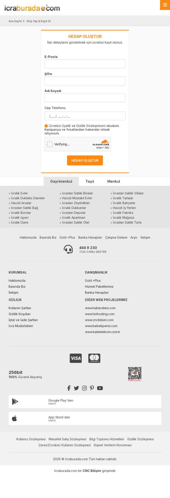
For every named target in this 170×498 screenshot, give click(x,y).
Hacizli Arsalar (21, 203)
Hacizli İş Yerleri (124, 208)
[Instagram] (84, 388)
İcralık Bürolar (21, 213)
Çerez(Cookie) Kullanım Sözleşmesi (65, 445)
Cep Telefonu (55, 108)
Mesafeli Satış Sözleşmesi (67, 439)
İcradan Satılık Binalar (77, 193)
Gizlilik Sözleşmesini (90, 126)
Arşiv (133, 237)
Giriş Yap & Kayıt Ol (39, 21)
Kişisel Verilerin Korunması (112, 445)
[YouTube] (100, 388)
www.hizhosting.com (99, 314)
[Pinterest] (92, 388)
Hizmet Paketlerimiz (99, 286)
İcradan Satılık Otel (75, 222)
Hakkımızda (28, 237)
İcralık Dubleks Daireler (28, 198)
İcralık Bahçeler (124, 203)
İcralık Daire (19, 222)
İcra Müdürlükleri (21, 326)
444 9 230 (88, 247)
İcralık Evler (19, 193)
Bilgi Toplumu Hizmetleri (106, 439)
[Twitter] (76, 388)
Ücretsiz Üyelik (60, 126)
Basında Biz (48, 237)
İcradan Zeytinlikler (76, 203)
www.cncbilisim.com (99, 320)
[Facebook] (69, 388)
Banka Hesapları (90, 237)
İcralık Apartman (73, 217)
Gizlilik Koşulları (20, 314)
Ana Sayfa (15, 21)
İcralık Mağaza (123, 217)
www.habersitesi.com (100, 308)
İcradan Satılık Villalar (128, 193)
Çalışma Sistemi (116, 237)
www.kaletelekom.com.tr (102, 332)
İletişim (145, 237)
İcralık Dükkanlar (74, 208)
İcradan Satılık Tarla (127, 222)
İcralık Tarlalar (123, 198)
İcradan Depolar (74, 213)
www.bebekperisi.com (101, 326)
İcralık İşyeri (20, 217)
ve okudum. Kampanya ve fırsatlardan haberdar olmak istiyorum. (82, 129)
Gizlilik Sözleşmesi (140, 439)
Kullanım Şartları (20, 308)
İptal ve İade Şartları (23, 320)
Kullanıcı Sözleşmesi (31, 439)
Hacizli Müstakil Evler (77, 198)
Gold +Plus (67, 237)
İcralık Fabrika (123, 213)
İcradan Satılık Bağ (24, 208)
